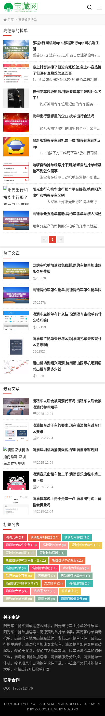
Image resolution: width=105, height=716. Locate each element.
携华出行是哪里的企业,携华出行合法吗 (63, 116)
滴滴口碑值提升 (74, 599)
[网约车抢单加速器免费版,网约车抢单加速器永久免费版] (16, 271)
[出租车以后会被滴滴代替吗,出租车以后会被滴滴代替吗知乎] (16, 407)
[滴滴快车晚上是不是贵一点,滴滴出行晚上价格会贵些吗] (16, 505)
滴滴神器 (46, 599)
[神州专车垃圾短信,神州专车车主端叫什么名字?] (16, 98)
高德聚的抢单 (54, 545)
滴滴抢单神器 (76, 537)
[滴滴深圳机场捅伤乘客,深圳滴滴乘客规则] (16, 456)
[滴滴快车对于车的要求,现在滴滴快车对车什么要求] (16, 431)
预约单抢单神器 (19, 599)
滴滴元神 (15, 537)
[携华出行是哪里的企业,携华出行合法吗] (16, 122)
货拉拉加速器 (52, 553)
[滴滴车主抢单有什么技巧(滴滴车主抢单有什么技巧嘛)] (16, 320)
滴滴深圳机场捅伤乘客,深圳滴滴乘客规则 (65, 450)
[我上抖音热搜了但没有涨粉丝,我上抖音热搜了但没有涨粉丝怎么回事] (16, 73)
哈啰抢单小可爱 (19, 576)
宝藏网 (21, 7)
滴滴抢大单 (17, 591)
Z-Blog (40, 709)
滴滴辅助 (69, 591)
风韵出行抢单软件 (75, 576)
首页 (11, 20)
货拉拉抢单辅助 (20, 553)
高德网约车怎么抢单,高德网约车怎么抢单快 (67, 290)
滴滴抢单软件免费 (21, 545)
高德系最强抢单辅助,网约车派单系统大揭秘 (67, 214)
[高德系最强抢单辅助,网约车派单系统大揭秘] (16, 220)
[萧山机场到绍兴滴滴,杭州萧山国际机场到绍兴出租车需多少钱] (16, 369)
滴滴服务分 (44, 591)
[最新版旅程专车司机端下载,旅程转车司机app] (16, 146)
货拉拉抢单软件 (86, 545)
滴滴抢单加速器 (44, 537)
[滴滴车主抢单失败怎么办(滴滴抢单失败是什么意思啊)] (16, 345)
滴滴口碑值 (79, 583)
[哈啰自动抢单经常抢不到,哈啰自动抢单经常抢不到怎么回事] (16, 171)
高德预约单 (16, 568)
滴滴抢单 (53, 583)
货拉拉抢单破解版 (67, 560)
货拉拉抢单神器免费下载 (26, 560)
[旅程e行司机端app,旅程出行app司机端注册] (16, 49)
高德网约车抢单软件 (22, 583)
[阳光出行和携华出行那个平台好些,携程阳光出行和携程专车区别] (16, 195)
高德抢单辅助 (44, 568)
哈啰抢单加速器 (76, 568)
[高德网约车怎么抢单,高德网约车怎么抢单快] (16, 296)
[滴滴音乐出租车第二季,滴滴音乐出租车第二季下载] (16, 480)
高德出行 (46, 576)
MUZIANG (71, 709)
